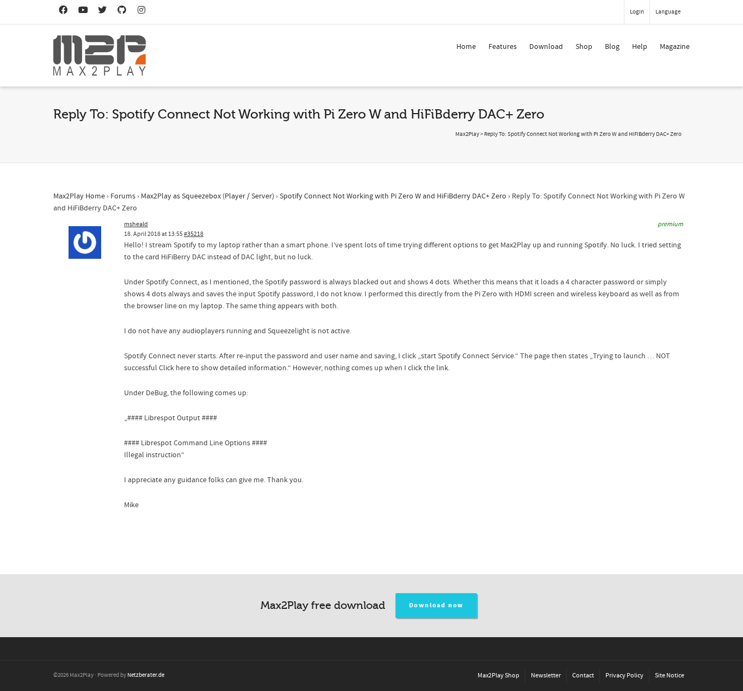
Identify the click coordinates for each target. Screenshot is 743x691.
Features (502, 47)
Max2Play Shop (498, 675)
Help (639, 47)
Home (466, 47)
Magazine (675, 47)
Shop (583, 47)
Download (546, 47)
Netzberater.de (145, 675)
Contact (583, 675)
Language (667, 12)
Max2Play (467, 134)
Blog (612, 47)
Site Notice (669, 675)
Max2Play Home (79, 196)
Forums (122, 196)
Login (637, 12)
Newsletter (546, 675)
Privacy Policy (624, 675)
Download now (436, 605)
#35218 (193, 234)
